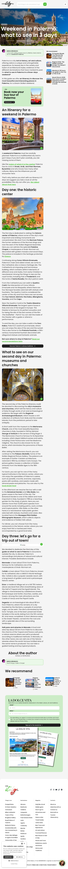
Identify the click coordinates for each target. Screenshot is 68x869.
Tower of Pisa (9, 815)
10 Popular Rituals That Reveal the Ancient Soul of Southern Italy (58, 56)
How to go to (39, 809)
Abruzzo (23, 804)
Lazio (22, 820)
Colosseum (8, 809)
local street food (9, 486)
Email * (12, 711)
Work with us (54, 812)
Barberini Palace (10, 825)
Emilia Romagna (25, 815)
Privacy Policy (24, 721)
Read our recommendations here (21, 340)
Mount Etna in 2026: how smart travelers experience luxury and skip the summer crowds (59, 80)
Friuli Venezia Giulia (26, 817)
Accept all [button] (8, 857)
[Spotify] (61, 790)
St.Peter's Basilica (10, 807)
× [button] (24, 843)
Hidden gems (39, 807)
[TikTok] (59, 790)
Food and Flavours (41, 833)
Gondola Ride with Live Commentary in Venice (11, 830)
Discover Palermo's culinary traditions (21, 346)
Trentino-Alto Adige (26, 847)
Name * (12, 705)
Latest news (39, 822)
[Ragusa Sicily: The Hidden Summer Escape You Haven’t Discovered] (49, 64)
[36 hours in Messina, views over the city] (49, 681)
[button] (14, 861)
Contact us (53, 809)
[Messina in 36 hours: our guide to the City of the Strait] (49, 72)
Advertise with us (55, 807)
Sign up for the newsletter (33, 725)
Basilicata (23, 807)
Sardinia (23, 839)
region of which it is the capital (22, 164)
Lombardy (23, 825)
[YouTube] (56, 790)
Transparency (51, 865)
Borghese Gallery (10, 817)
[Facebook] (51, 790)
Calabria (23, 809)
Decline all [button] (19, 857)
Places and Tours (40, 840)
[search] (45, 4)
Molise (22, 831)
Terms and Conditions (39, 865)
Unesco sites (39, 817)
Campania (23, 812)
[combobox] (22, 843)
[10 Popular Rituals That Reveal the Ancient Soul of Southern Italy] (49, 56)
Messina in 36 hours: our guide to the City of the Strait (59, 72)
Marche (22, 828)
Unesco (7, 256)
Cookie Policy (14, 864)
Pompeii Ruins (9, 804)
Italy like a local (40, 804)
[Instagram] (53, 790)
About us (53, 804)
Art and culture (40, 830)
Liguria (22, 823)
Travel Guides (39, 820)
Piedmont (23, 833)
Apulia (22, 836)
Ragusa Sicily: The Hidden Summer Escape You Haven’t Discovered (59, 64)
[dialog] (14, 854)
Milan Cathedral (10, 812)
